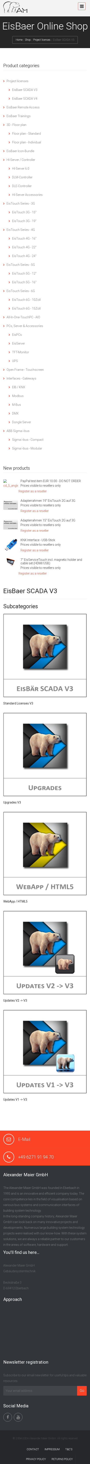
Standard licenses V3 (18, 703)
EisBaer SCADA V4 (24, 98)
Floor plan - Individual (26, 142)
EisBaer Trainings (19, 116)
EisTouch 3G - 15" (24, 212)
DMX (15, 413)
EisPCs (17, 334)
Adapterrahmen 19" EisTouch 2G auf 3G (48, 500)
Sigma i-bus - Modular (27, 448)
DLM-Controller (22, 177)
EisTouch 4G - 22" (24, 247)
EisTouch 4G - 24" (24, 256)
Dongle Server (21, 422)
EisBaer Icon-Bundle (20, 151)
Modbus (18, 396)
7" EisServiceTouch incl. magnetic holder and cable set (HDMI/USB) (51, 561)
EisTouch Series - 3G (21, 203)
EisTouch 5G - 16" (24, 282)
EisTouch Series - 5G (21, 265)
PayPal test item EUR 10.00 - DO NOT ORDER (51, 481)
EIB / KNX (18, 387)
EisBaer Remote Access (23, 107)
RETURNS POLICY (62, 1459)
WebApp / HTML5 (15, 901)
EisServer (18, 343)
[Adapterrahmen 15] (10, 524)
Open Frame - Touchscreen (25, 369)
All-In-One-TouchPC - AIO (23, 317)
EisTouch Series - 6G (21, 291)
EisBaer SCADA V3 (24, 90)
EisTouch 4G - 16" (24, 238)
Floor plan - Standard (26, 133)
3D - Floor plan (16, 125)
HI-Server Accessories (27, 195)
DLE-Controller (22, 186)
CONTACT (33, 1449)
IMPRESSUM (52, 1449)
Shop (28, 39)
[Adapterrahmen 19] (10, 504)
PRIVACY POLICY (36, 1459)
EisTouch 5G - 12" (24, 273)
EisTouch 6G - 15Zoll (26, 308)
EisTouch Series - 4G (21, 230)
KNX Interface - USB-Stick (38, 540)
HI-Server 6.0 (20, 168)
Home (19, 39)
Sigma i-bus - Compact (27, 439)
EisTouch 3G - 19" (24, 221)
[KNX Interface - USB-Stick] (10, 545)
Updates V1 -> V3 (15, 1099)
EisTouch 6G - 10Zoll (26, 300)
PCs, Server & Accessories (25, 326)
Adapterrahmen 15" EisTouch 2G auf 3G (48, 520)
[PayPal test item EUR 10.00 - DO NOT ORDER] (10, 483)
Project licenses (41, 39)
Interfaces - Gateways (21, 378)
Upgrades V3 (12, 802)
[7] (10, 562)
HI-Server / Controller (21, 160)
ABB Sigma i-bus (18, 431)
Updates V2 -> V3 (15, 1000)
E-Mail (24, 1139)
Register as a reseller (33, 491)
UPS (15, 361)
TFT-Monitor (20, 352)
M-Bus (16, 404)
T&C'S (68, 1449)
